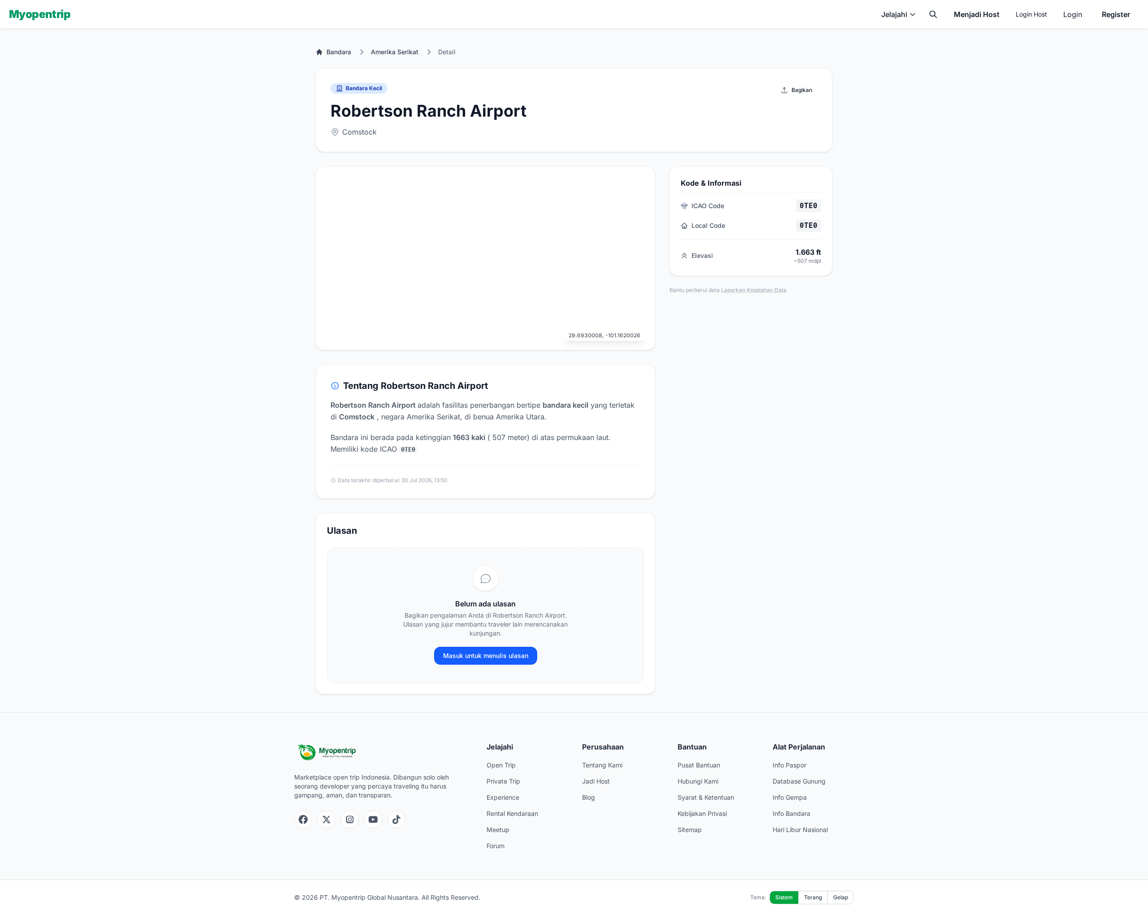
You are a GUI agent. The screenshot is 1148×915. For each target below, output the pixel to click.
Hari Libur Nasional (800, 829)
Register (1116, 14)
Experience (503, 797)
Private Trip (503, 781)
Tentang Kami (602, 765)
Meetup (498, 829)
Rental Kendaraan (512, 813)
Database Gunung (799, 781)
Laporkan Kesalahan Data (754, 290)
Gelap (840, 897)
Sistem (784, 897)
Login (1072, 14)
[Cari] (933, 14)
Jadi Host (596, 781)
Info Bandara (791, 813)
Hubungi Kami (698, 781)
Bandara (338, 52)
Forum (495, 846)
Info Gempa (790, 797)
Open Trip (501, 765)
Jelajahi (894, 14)
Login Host (1031, 14)
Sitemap (690, 829)
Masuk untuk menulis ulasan (485, 655)
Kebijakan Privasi (702, 813)
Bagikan (801, 90)
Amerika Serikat (394, 52)
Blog (588, 797)
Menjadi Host (977, 14)
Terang (813, 897)
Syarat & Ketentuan (706, 797)
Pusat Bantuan (699, 765)
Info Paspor (789, 765)
